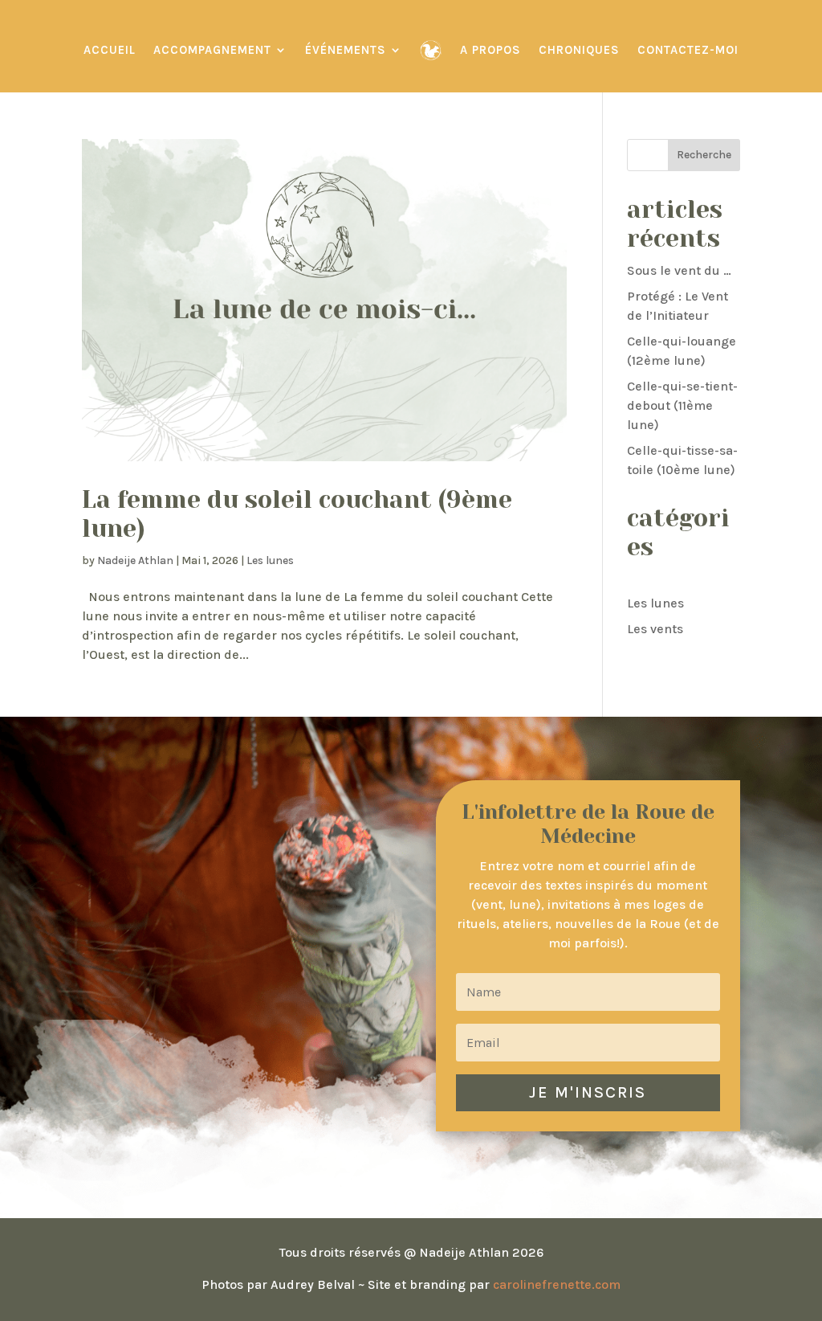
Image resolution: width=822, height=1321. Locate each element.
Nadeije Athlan (135, 560)
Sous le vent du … (679, 270)
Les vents (655, 628)
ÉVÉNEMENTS (345, 50)
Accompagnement (212, 50)
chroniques (579, 50)
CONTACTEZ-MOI (688, 50)
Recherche (704, 155)
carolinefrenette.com (557, 1284)
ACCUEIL (109, 50)
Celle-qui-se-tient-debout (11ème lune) (682, 405)
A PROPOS (490, 50)
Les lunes (270, 560)
